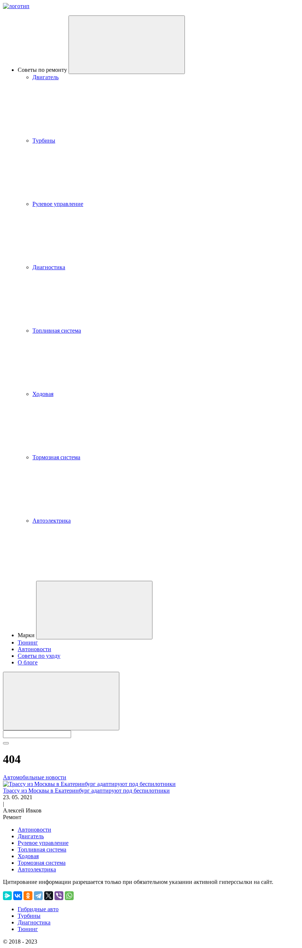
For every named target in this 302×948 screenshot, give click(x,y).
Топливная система (56, 330)
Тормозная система (56, 457)
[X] (48, 895)
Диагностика (48, 267)
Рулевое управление (57, 204)
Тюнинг (28, 642)
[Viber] (59, 895)
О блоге (28, 662)
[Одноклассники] (28, 895)
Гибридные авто (38, 909)
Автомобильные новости (34, 777)
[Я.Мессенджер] (7, 895)
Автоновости (34, 649)
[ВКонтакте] (17, 895)
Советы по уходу (39, 656)
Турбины (43, 140)
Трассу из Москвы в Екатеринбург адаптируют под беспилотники (86, 790)
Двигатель (45, 77)
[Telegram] (38, 895)
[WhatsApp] (69, 895)
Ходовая (42, 394)
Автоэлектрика (51, 520)
